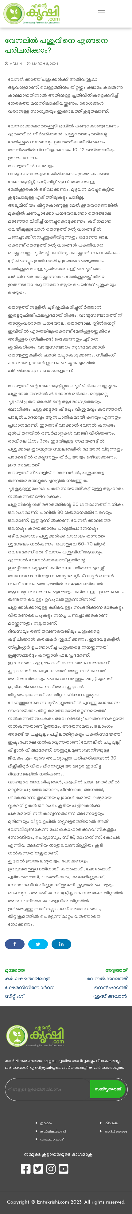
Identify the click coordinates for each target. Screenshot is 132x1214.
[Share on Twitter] (38, 944)
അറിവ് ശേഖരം (116, 1132)
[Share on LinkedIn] (61, 944)
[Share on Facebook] (15, 944)
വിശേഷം (112, 1123)
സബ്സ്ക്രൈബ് (108, 1089)
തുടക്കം (46, 1123)
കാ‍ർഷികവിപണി (53, 1132)
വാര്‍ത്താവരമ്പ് (52, 1140)
